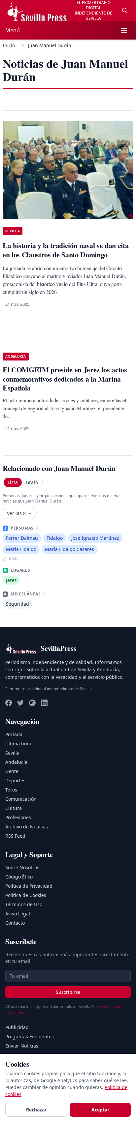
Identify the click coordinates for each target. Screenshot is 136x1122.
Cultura (13, 808)
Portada (13, 734)
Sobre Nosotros (22, 867)
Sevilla (12, 753)
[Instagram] (32, 703)
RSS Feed (15, 836)
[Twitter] (20, 703)
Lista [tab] (13, 482)
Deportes (15, 780)
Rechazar (36, 1110)
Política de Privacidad (28, 886)
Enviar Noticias (21, 1046)
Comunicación (21, 799)
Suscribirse (68, 992)
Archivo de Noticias (26, 826)
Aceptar (100, 1110)
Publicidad (17, 1027)
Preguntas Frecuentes (29, 1036)
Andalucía (16, 762)
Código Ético (19, 877)
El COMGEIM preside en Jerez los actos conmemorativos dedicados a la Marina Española (65, 378)
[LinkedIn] (44, 703)
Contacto (15, 923)
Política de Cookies (25, 895)
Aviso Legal (17, 913)
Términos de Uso (23, 904)
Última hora (18, 743)
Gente (11, 771)
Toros (11, 790)
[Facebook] (8, 703)
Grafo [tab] (32, 482)
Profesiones (18, 817)
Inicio (9, 45)
